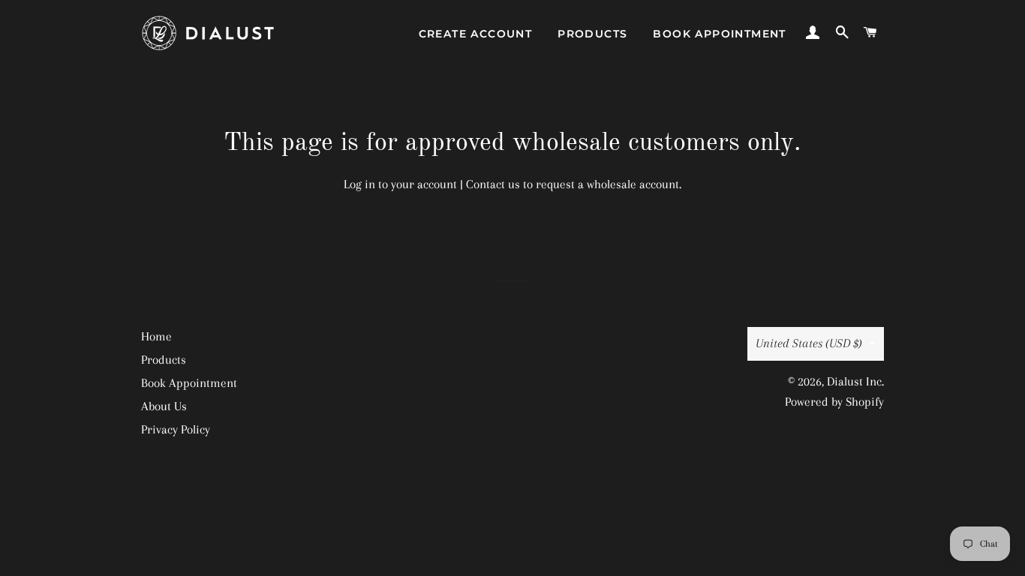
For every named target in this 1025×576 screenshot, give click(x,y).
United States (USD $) (809, 343)
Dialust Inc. (855, 381)
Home (156, 336)
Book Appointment (719, 33)
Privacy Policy (175, 429)
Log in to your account (400, 184)
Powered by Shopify (834, 401)
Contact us (493, 184)
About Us (164, 406)
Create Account (476, 33)
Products (592, 33)
